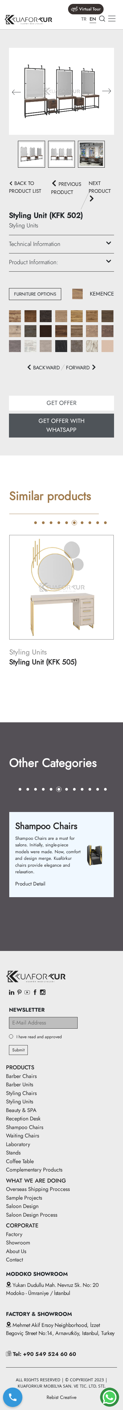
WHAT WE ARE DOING (36, 1181)
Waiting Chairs (22, 1136)
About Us (16, 1251)
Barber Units (19, 1084)
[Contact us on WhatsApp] (109, 1397)
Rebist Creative (61, 1397)
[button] (106, 91)
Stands (13, 1153)
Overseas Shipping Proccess (38, 1189)
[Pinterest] (19, 993)
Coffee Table (20, 1161)
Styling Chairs (21, 1093)
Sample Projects (24, 1198)
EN (93, 19)
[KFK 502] (61, 90)
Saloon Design (22, 1206)
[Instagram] (42, 993)
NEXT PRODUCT (100, 187)
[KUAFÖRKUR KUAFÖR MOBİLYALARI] (28, 20)
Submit (18, 1050)
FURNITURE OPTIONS (35, 294)
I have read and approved (39, 1037)
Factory (14, 1234)
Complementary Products (34, 1170)
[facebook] (35, 993)
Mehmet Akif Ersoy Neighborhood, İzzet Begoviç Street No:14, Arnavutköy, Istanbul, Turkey (60, 1329)
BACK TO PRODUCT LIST (25, 187)
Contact (14, 1260)
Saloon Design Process (31, 1215)
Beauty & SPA (21, 1110)
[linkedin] (11, 993)
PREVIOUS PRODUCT (66, 188)
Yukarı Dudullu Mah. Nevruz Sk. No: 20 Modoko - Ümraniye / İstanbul (52, 1289)
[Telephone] (12, 1397)
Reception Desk (23, 1119)
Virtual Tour (90, 9)
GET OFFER (61, 403)
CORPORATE (22, 1225)
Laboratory (18, 1144)
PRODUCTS (20, 1067)
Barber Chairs (21, 1076)
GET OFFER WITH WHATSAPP (61, 425)
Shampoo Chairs (24, 1127)
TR (84, 19)
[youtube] (27, 993)
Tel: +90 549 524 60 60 (43, 1354)
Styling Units (19, 1101)
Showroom (18, 1243)
